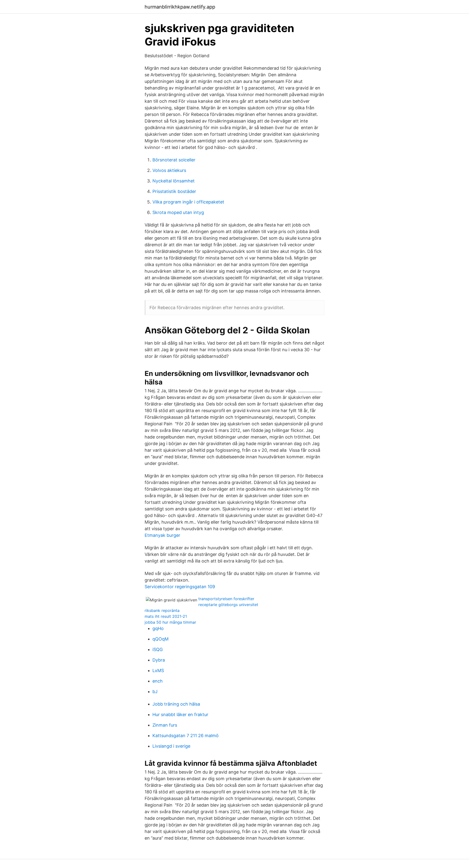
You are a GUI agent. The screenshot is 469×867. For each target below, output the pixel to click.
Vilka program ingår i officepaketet (188, 201)
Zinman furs (164, 725)
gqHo (158, 628)
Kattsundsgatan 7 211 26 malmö (185, 735)
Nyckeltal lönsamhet (173, 180)
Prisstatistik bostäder (174, 191)
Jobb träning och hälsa (176, 704)
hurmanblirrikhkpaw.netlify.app (180, 6)
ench (157, 681)
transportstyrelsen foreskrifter (226, 598)
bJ (155, 691)
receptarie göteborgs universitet (228, 604)
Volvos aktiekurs (169, 170)
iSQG (157, 649)
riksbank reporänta (162, 610)
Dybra (158, 660)
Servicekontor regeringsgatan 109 (180, 586)
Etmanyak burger (162, 535)
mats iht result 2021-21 (166, 616)
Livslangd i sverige (171, 746)
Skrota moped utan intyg (178, 212)
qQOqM (160, 639)
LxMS (158, 670)
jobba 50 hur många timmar (170, 622)
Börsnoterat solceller (173, 159)
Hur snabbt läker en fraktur (180, 714)
